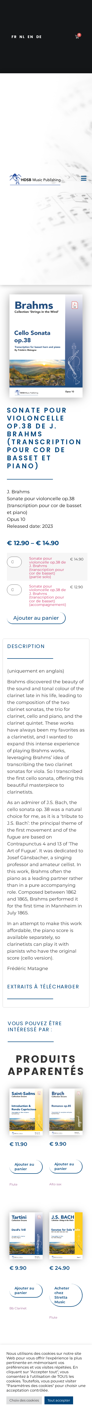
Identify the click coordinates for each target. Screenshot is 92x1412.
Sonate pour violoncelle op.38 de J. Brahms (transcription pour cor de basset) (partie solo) (47, 567)
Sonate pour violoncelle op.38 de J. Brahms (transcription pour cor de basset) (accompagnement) (47, 595)
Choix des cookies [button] (24, 1400)
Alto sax (55, 1184)
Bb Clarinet (18, 1308)
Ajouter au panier (36, 618)
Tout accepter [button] (59, 1400)
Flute (13, 1184)
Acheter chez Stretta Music (61, 1295)
